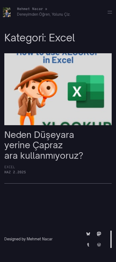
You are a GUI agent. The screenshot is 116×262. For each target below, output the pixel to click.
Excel (9, 167)
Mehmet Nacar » (32, 9)
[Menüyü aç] (110, 12)
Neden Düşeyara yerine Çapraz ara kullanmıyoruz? (43, 145)
